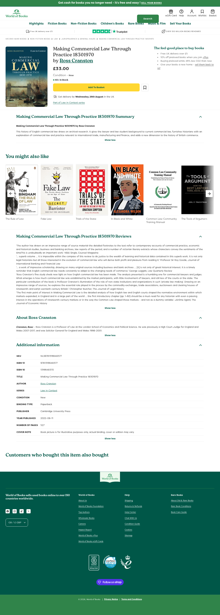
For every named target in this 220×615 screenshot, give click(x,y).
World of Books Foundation (91, 506)
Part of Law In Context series (69, 102)
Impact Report (85, 530)
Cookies (128, 530)
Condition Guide (132, 524)
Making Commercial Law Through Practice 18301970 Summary (75, 117)
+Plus (205, 57)
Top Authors (84, 512)
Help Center (130, 512)
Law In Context (49, 390)
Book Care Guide (179, 512)
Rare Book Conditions (181, 506)
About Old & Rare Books (182, 500)
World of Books (93, 599)
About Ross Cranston (36, 318)
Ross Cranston (76, 61)
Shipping (129, 500)
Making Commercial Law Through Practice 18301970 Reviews (73, 237)
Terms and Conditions (131, 599)
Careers (82, 524)
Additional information (37, 345)
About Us (82, 500)
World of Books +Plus (88, 535)
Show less (110, 140)
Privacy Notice (111, 599)
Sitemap (128, 535)
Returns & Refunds (133, 506)
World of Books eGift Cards (90, 541)
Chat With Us (131, 518)
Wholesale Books (86, 518)
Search (147, 18)
